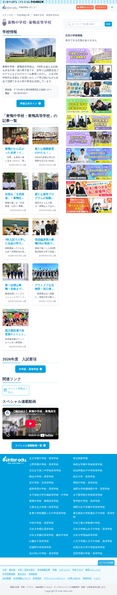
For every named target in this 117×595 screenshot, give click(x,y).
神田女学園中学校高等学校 (87, 464)
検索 (108, 24)
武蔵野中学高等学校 (40, 547)
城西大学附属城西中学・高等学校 (91, 488)
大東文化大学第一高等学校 (43, 507)
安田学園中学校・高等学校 (87, 553)
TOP (4, 569)
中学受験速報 (8, 573)
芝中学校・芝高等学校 (41, 482)
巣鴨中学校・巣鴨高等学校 (43, 501)
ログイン (102, 7)
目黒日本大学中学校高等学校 (89, 547)
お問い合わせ (74, 578)
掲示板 (12, 569)
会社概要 (6, 578)
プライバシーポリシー (54, 578)
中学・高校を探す (26, 569)
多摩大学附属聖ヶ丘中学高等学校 (47, 513)
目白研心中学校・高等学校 (43, 553)
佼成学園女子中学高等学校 (87, 470)
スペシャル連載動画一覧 (28, 445)
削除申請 (87, 578)
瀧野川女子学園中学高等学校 (89, 507)
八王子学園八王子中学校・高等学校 (92, 541)
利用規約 (37, 578)
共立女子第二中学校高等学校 (45, 470)
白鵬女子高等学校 (39, 541)
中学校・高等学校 (28, 369)
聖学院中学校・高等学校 (86, 501)
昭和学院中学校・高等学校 (43, 488)
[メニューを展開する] (112, 7)
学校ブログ (77, 569)
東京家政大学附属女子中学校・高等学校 (94, 514)
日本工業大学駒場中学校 (86, 522)
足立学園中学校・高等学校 (43, 458)
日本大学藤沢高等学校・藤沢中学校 (48, 535)
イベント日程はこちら (18, 390)
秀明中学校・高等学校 (85, 482)
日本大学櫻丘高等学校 (41, 529)
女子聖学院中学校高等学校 (87, 494)
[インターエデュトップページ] (14, 460)
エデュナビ (64, 569)
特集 (55, 569)
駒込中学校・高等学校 (41, 476)
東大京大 (22, 573)
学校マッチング (86, 7)
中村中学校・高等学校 (41, 522)
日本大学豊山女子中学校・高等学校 (92, 529)
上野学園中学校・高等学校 (43, 464)
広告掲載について (21, 578)
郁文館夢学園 (80, 458)
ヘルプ (97, 578)
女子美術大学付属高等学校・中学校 (48, 494)
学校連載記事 (43, 569)
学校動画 (33, 573)
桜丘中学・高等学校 (84, 476)
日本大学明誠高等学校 (85, 535)
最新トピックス (92, 569)
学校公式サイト (28, 103)
